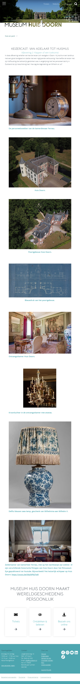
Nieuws (43, 654)
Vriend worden (46, 665)
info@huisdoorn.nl (31, 660)
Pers (42, 663)
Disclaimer (22, 677)
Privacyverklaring (33, 677)
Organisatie (45, 656)
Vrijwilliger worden (47, 660)
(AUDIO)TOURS (46, 670)
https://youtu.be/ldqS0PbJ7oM (25, 574)
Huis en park (10, 36)
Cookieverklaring (45, 677)
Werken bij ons (46, 658)
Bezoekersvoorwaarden (8, 677)
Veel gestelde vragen (8, 666)
